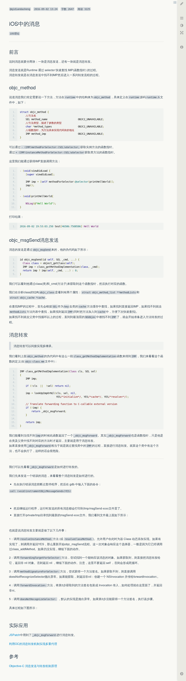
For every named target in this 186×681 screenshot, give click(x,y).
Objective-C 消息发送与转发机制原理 (33, 666)
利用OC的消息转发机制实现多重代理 (33, 644)
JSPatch (14, 635)
